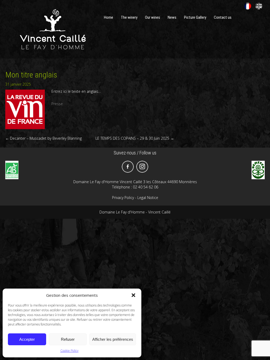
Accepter (27, 339)
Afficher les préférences (112, 339)
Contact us (223, 17)
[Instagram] (142, 167)
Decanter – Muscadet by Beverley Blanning (43, 138)
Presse (57, 103)
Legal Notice (147, 197)
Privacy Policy (123, 197)
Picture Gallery (195, 17)
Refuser (68, 339)
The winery (129, 17)
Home (108, 17)
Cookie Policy (69, 350)
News (172, 17)
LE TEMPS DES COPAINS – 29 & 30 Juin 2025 (134, 138)
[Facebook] (128, 167)
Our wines (152, 17)
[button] (133, 295)
